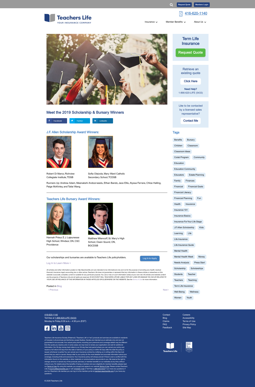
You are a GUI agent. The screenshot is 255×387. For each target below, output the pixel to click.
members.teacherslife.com (104, 371)
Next (165, 290)
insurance (190, 204)
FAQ (165, 324)
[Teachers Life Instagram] (67, 328)
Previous (53, 290)
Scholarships (197, 269)
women (177, 298)
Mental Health (180, 251)
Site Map (187, 328)
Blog (59, 286)
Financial (178, 187)
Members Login (201, 5)
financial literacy (182, 193)
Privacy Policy (189, 324)
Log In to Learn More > (58, 263)
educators (179, 175)
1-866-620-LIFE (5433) (190, 93)
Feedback (167, 328)
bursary (191, 140)
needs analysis (181, 263)
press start (199, 263)
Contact (166, 315)
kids (201, 228)
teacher (191, 274)
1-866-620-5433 (99, 369)
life (189, 233)
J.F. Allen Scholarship (184, 228)
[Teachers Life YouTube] (60, 328)
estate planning (196, 175)
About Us (199, 22)
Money (201, 257)
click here (190, 81)
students (178, 274)
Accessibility (188, 318)
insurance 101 (181, 210)
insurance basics (182, 216)
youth (189, 298)
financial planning (183, 198)
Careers (186, 315)
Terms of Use (137, 279)
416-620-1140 (196, 13)
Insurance (150, 22)
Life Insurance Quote (184, 245)
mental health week (183, 257)
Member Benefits (174, 22)
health (177, 204)
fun (199, 198)
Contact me (190, 120)
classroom (193, 146)
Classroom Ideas (182, 152)
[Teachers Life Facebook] (47, 328)
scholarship (180, 269)
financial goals (195, 187)
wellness (194, 292)
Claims (166, 321)
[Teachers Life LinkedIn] (53, 328)
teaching (192, 280)
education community (184, 169)
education (179, 163)
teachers (178, 280)
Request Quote (184, 5)
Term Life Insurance (183, 286)
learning (178, 233)
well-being (179, 292)
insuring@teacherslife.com (59, 369)
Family (177, 181)
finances (190, 181)
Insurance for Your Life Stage (188, 222)
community (199, 157)
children (178, 146)
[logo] (177, 347)
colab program (181, 157)
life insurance (181, 239)
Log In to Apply (150, 258)
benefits (178, 140)
